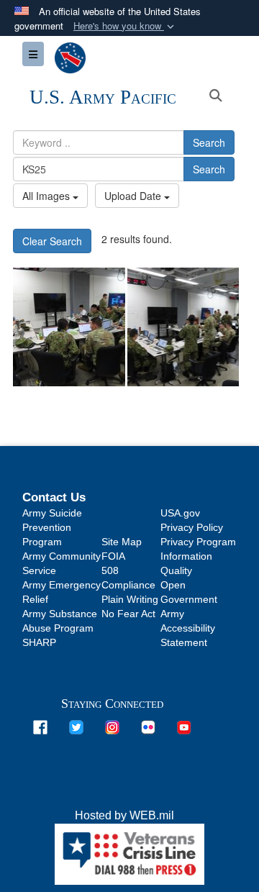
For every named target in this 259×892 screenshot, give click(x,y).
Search (209, 142)
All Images (47, 195)
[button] (125, 26)
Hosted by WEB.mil (124, 815)
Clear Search (52, 241)
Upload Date (134, 195)
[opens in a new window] (40, 726)
